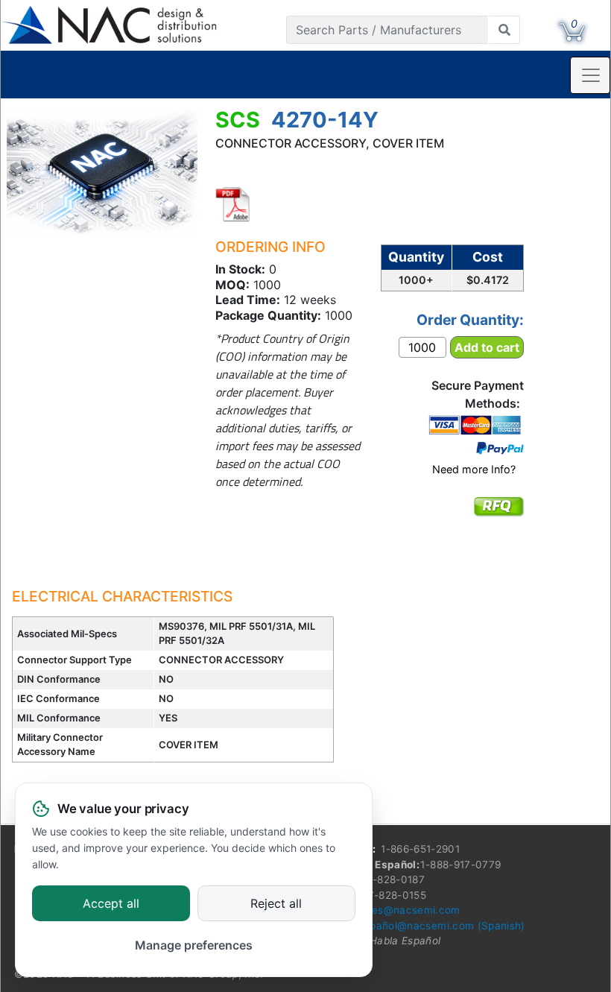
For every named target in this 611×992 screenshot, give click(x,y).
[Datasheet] (233, 204)
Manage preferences (194, 945)
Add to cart (487, 347)
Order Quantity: (470, 320)
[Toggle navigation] (590, 75)
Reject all (276, 904)
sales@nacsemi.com (409, 910)
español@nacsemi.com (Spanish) (441, 926)
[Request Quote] (498, 516)
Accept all (111, 904)
